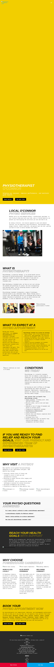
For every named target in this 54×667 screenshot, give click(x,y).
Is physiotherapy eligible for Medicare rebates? (19, 513)
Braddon (21, 615)
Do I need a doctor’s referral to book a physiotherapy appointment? (25, 510)
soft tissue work (36, 335)
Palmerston (31, 617)
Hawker (42, 617)
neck (48, 387)
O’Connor (24, 617)
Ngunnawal (17, 617)
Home (27, 658)
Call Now (40, 665)
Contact (27, 661)
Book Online (13, 665)
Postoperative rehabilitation (34, 410)
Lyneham (47, 615)
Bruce (26, 615)
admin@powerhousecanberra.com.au (27, 645)
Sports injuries (30, 399)
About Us (27, 659)
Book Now (27, 662)
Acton (10, 615)
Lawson (42, 615)
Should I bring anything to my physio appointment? (20, 516)
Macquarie (5, 617)
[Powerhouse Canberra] (5, 2)
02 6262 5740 (27, 642)
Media (27, 660)
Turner (36, 617)
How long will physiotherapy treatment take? (18, 519)
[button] (27, 510)
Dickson (31, 615)
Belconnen (15, 615)
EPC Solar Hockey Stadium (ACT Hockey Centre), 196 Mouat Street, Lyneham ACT (27, 640)
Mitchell (11, 617)
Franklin (36, 615)
